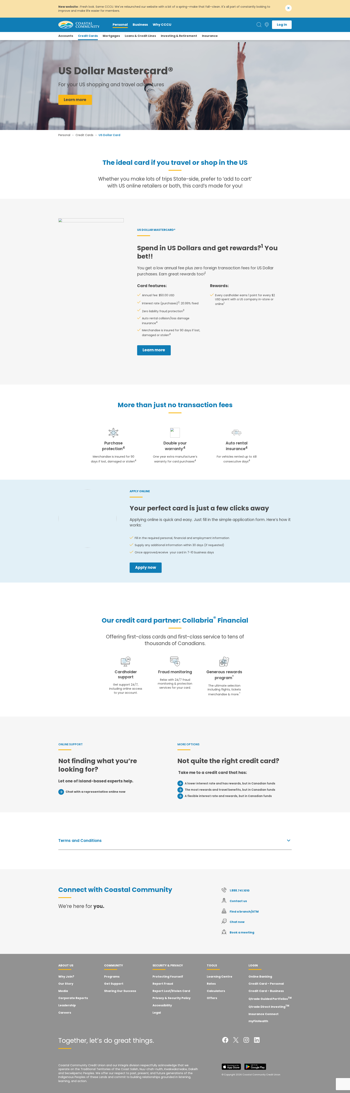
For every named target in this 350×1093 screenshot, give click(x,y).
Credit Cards (84, 135)
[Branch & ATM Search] (267, 24)
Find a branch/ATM (244, 912)
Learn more (75, 99)
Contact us (238, 901)
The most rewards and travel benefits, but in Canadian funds (230, 790)
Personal (64, 135)
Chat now (237, 922)
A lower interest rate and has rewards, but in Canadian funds (230, 783)
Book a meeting (242, 932)
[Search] (259, 24)
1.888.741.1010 (240, 890)
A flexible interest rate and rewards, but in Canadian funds (228, 796)
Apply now (145, 567)
